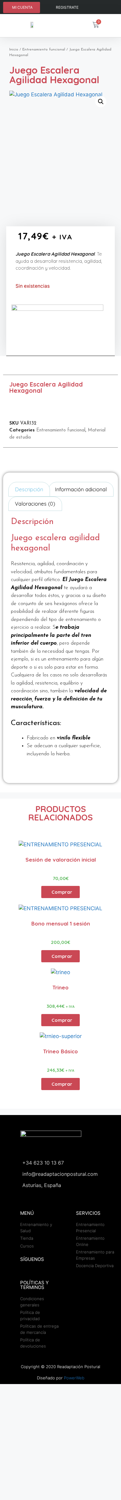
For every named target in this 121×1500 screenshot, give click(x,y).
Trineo (60, 987)
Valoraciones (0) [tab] (35, 503)
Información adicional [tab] (81, 489)
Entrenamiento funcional (43, 49)
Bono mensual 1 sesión (60, 923)
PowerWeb (74, 1377)
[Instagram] (97, 8)
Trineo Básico (60, 1051)
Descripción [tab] (29, 489)
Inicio (13, 49)
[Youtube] (109, 8)
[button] (100, 101)
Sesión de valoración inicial (60, 859)
